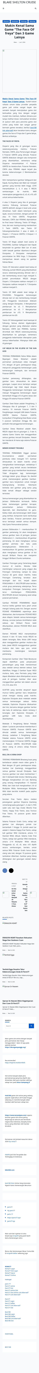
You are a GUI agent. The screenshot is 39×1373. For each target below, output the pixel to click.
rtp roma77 (13, 1141)
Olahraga (24, 21)
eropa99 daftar (12, 1253)
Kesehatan (15, 21)
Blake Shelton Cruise (19, 2)
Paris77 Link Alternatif (12, 1295)
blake (15, 42)
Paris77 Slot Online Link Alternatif (16, 1292)
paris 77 (10, 1214)
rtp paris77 (11, 1210)
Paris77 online (10, 1286)
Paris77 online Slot (11, 1290)
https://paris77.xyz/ (14, 1218)
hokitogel (8, 1279)
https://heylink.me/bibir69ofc (15, 1063)
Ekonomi (6, 21)
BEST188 (8, 1347)
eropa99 (16, 1236)
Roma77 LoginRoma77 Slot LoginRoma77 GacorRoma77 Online (11, 1271)
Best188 (8, 1312)
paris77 (9, 1207)
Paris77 (7, 1299)
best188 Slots (9, 1183)
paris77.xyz (11, 1221)
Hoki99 (7, 1155)
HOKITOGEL (9, 1334)
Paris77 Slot (9, 1288)
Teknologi (32, 21)
